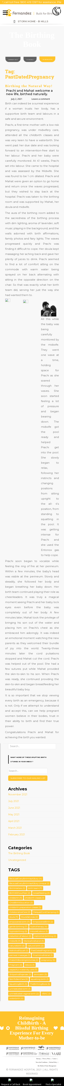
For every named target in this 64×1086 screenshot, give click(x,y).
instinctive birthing (45, 936)
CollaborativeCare (19, 912)
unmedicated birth (19, 988)
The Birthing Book (47, 59)
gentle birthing (18, 926)
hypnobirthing (18, 931)
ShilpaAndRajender (20, 974)
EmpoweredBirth (43, 921)
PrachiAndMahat (43, 955)
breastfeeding (41, 893)
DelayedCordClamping (46, 912)
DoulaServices (29, 917)
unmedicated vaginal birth (24, 993)
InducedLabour (39, 931)
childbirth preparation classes (25, 907)
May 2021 (13, 814)
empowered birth (19, 921)
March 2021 (15, 827)
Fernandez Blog (13, 59)
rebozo (29, 965)
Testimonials (30, 59)
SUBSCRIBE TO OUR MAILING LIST (27, 778)
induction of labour (20, 936)
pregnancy (48, 960)
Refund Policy (53, 1062)
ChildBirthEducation (21, 902)
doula (13, 917)
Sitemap (38, 1058)
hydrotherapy (38, 926)
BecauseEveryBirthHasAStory (25, 878)
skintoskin (40, 974)
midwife (15, 941)
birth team (35, 888)
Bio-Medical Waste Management (47, 1066)
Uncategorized (17, 860)
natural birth (36, 945)
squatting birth (39, 979)
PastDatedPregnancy (43, 950)
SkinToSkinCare (18, 979)
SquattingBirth (18, 984)
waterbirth (16, 998)
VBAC (46, 993)
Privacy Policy (46, 1058)
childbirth (15, 897)
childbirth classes (34, 897)
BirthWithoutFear (19, 893)
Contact (54, 1058)
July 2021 (13, 801)
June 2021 (14, 807)
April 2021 (13, 821)
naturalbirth (17, 945)
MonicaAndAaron (34, 941)
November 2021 (17, 794)
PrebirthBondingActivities (23, 960)
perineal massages (19, 955)
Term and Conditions (41, 1062)
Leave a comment (41, 98)
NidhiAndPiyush (18, 950)
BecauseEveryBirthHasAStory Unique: (29, 883)
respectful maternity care (23, 969)
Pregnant (15, 965)
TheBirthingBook (40, 984)
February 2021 (16, 834)
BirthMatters (17, 888)
